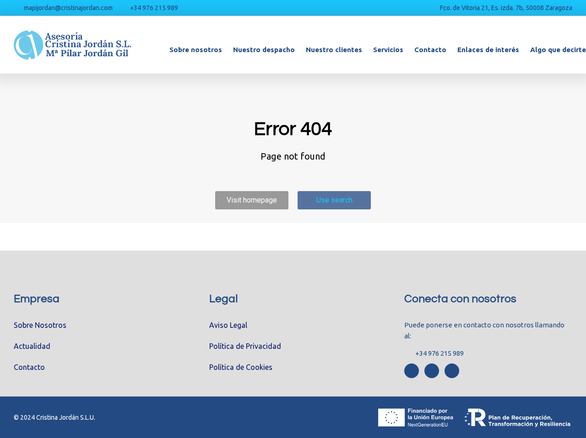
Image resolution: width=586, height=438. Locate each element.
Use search (334, 200)
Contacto (29, 367)
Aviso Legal (228, 325)
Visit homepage (252, 200)
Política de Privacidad (245, 346)
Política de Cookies (240, 367)
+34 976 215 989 (154, 7)
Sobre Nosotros (40, 325)
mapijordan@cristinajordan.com (68, 7)
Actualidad (32, 346)
